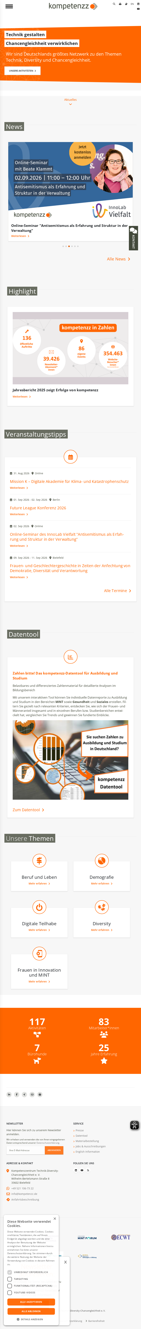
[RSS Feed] (88, 1170)
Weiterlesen (19, 236)
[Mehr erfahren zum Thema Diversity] (102, 915)
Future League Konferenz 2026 (38, 507)
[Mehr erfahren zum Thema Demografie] (102, 869)
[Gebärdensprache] (126, 3)
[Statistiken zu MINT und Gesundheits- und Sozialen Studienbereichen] (70, 665)
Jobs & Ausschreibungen (91, 1146)
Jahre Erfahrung (104, 1054)
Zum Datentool (27, 809)
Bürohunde (37, 1054)
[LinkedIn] (138, 3)
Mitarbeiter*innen (104, 1028)
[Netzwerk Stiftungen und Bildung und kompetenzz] (87, 1256)
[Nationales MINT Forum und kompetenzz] (87, 1237)
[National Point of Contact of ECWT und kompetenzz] (121, 1237)
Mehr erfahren (38, 883)
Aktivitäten (37, 1028)
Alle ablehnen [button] (31, 1311)
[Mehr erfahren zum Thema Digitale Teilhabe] (39, 915)
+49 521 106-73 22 (22, 1188)
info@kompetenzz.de (24, 1194)
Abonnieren (54, 1150)
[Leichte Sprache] (120, 3)
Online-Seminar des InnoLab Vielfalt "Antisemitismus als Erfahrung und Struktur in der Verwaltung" (67, 537)
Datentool (82, 1135)
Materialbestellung (87, 1141)
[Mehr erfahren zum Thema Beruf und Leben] (39, 869)
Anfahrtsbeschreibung (25, 1199)
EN (132, 4)
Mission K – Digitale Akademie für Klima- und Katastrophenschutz (69, 481)
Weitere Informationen (23, 1264)
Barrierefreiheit (96, 1321)
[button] (63, 246)
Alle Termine (116, 590)
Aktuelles (70, 100)
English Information (88, 1151)
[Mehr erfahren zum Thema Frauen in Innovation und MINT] (39, 962)
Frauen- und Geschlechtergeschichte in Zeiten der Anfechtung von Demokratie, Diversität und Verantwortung (70, 568)
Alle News (117, 259)
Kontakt (133, 241)
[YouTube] (138, 8)
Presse (80, 1130)
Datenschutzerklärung (48, 1142)
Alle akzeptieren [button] (31, 1301)
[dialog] (31, 1270)
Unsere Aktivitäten (21, 70)
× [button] (54, 1218)
